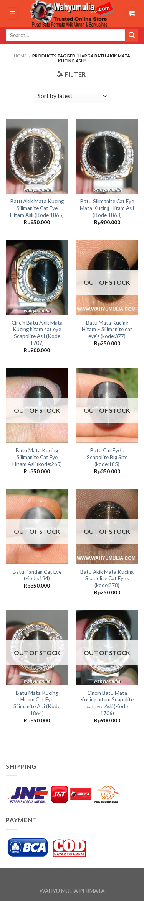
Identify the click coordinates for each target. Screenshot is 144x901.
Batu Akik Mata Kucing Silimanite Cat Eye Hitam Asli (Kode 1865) (37, 208)
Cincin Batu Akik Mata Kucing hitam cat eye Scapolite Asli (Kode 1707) (37, 333)
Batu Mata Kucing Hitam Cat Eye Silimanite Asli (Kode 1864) (36, 703)
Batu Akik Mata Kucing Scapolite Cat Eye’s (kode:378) (107, 578)
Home (20, 55)
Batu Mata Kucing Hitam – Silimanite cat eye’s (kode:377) (107, 329)
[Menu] (13, 13)
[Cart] (131, 13)
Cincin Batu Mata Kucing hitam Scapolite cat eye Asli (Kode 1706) (107, 703)
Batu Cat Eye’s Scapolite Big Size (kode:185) (107, 457)
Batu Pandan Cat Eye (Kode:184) (37, 575)
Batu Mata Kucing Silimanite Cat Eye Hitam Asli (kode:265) (37, 457)
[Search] (131, 35)
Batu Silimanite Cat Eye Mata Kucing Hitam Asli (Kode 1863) (107, 208)
